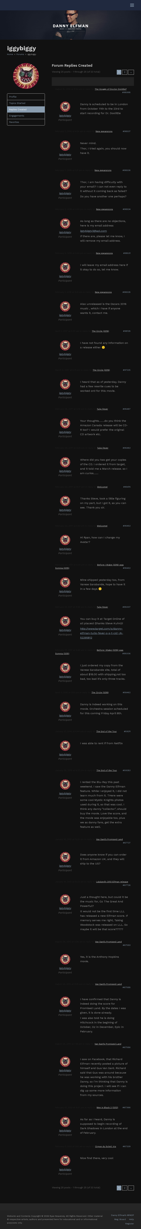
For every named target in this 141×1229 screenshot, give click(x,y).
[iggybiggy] (26, 88)
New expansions (104, 131)
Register (129, 1223)
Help (131, 1219)
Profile (13, 96)
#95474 (127, 487)
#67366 (127, 1107)
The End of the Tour (106, 731)
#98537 (127, 131)
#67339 (127, 1146)
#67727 (127, 843)
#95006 (126, 653)
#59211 (127, 731)
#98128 (127, 331)
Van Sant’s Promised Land (109, 839)
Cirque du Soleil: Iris (105, 1146)
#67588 (127, 987)
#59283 (127, 770)
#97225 (127, 370)
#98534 (127, 209)
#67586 (127, 1047)
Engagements (16, 115)
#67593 (127, 945)
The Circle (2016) (100, 331)
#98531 (127, 253)
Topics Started (17, 103)
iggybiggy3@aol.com (93, 230)
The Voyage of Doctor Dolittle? (111, 89)
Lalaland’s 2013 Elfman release (112, 882)
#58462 (127, 692)
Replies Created (17, 109)
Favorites (14, 122)
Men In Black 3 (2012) (107, 1107)
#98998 (126, 92)
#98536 (127, 170)
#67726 (127, 885)
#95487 (127, 409)
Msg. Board (120, 1219)
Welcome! (102, 487)
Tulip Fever (102, 409)
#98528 (127, 292)
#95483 (127, 448)
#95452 (127, 568)
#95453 (127, 526)
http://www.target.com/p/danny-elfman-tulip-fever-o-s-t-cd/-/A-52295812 (101, 633)
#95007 (127, 607)
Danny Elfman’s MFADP (122, 1215)
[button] (132, 5)
